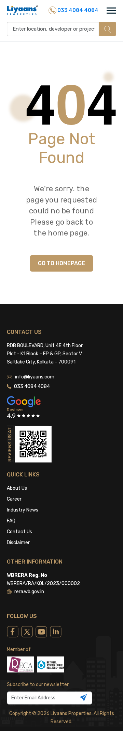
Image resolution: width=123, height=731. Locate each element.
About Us (17, 488)
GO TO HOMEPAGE (61, 263)
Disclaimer (18, 543)
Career (14, 499)
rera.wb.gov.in (29, 592)
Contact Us (19, 532)
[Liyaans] (22, 10)
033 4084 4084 (77, 10)
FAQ (11, 521)
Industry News (22, 510)
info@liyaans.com (34, 377)
